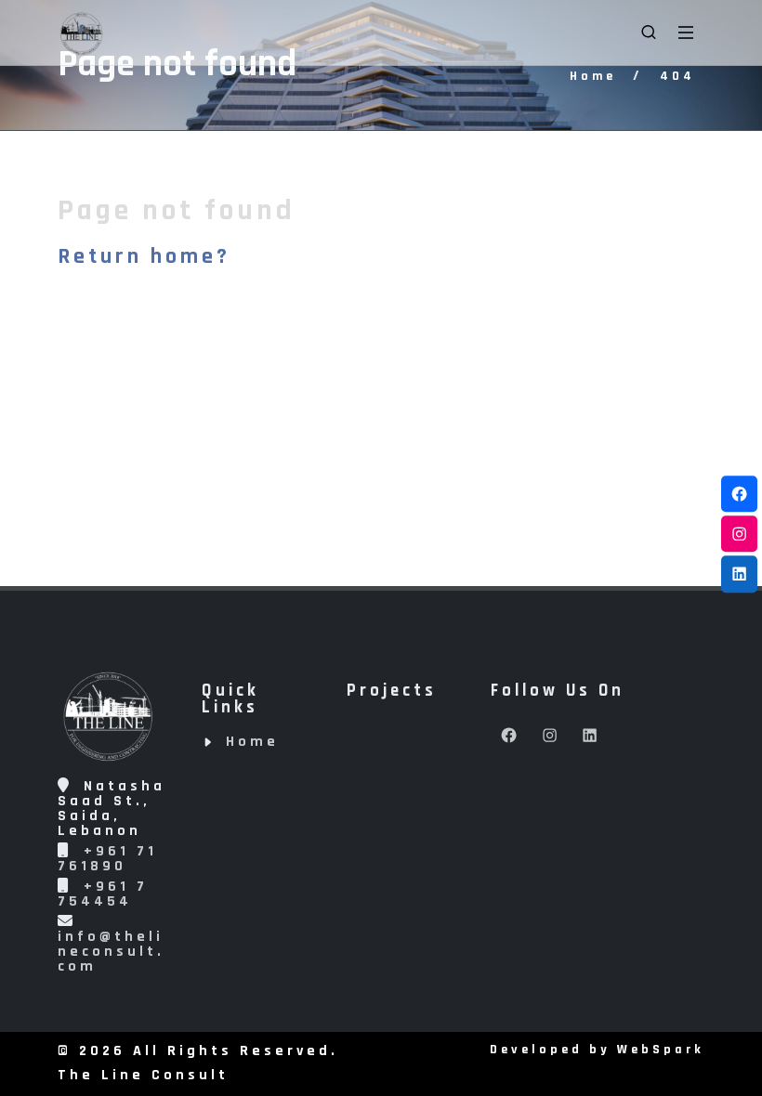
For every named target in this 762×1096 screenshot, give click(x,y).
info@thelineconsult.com (111, 951)
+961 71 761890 (107, 859)
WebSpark (660, 1049)
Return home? (144, 256)
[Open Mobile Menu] (685, 32)
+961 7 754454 (103, 894)
